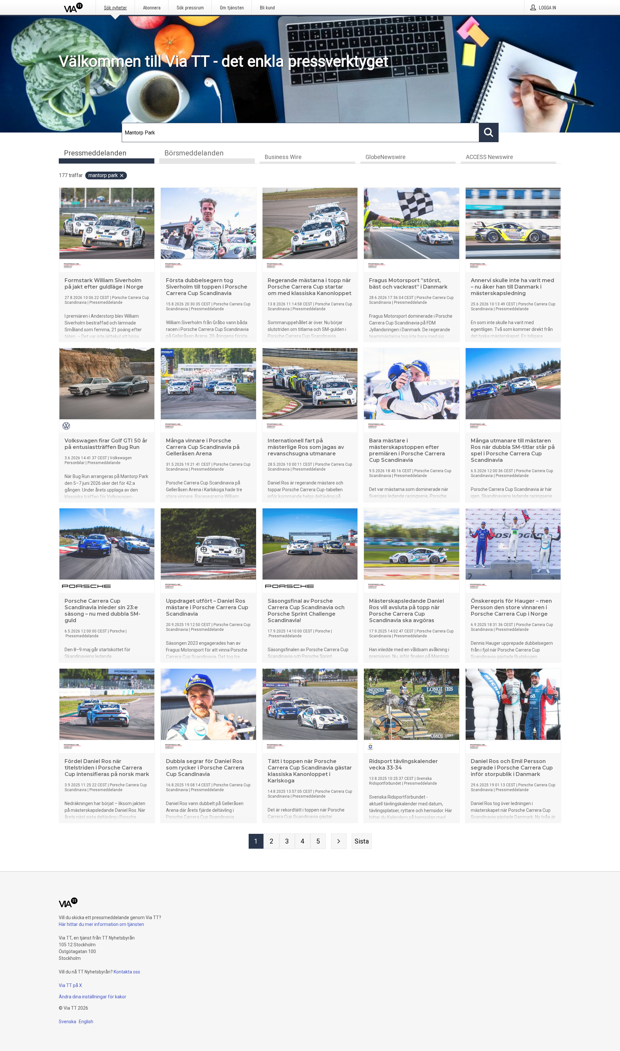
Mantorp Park (103, 175)
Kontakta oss (127, 971)
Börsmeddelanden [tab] (194, 153)
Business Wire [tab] (283, 157)
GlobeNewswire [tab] (386, 157)
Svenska (67, 1021)
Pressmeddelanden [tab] (95, 153)
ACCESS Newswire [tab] (489, 157)
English (86, 1021)
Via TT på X (70, 985)
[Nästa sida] (338, 841)
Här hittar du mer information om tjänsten (101, 924)
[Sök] (489, 132)
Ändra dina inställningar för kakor (92, 996)
